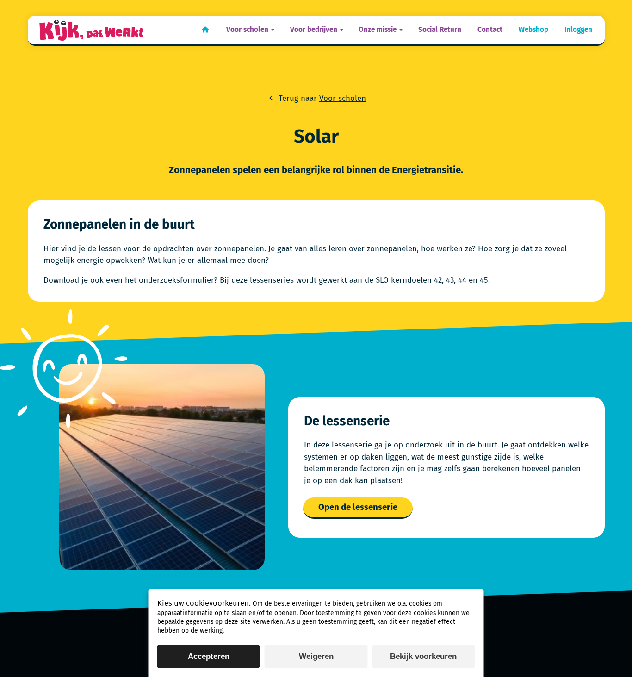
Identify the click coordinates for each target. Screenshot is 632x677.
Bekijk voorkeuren (423, 656)
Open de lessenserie (357, 507)
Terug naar (321, 98)
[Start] (91, 30)
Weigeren (316, 656)
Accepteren (208, 656)
